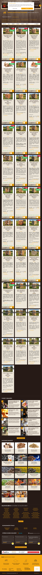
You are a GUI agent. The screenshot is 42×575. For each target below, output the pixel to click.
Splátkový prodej (19, 569)
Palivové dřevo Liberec (6, 513)
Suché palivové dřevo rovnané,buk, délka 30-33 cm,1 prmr (8, 318)
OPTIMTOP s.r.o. (4, 573)
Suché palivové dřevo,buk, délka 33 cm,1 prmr (8, 36)
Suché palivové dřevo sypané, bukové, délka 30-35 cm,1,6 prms (21, 318)
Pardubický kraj (16, 510)
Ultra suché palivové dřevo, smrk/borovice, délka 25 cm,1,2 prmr (8, 259)
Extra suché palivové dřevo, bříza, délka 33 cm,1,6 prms (34, 291)
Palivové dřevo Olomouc (16, 513)
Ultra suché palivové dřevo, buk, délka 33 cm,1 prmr (21, 346)
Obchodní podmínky (11, 570)
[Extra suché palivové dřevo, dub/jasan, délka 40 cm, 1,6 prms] (21, 96)
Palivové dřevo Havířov (35, 514)
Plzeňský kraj (26, 510)
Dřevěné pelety (34, 451)
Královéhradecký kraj (16, 509)
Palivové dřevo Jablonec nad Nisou (25, 517)
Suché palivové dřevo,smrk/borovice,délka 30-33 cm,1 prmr (34, 228)
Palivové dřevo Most (16, 515)
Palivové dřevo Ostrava (26, 512)
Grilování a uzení (8, 499)
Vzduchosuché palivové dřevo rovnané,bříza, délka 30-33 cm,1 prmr (34, 259)
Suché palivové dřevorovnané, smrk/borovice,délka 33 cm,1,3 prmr (34, 196)
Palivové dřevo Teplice (26, 516)
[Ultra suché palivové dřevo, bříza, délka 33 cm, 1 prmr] (34, 128)
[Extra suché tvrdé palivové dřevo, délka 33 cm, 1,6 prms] (34, 31)
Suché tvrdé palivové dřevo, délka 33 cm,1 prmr (21, 291)
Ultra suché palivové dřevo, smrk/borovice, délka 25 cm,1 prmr (21, 259)
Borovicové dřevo (16, 529)
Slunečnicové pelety (34, 475)
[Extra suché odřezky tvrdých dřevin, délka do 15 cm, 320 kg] (34, 64)
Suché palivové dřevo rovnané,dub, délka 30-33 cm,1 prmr (21, 164)
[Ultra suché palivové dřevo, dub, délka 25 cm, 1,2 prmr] (34, 96)
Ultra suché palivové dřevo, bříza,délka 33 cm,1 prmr (34, 134)
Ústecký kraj (6, 511)
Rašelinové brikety (8, 475)
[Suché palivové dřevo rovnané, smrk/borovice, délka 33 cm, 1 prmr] (21, 190)
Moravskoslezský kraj (35, 509)
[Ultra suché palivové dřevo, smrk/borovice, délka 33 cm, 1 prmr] (8, 222)
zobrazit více (21, 521)
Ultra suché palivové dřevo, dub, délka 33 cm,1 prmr (8, 163)
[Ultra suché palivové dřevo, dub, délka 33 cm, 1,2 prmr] (21, 64)
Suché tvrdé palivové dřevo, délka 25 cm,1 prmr (8, 133)
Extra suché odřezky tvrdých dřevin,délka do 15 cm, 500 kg (8, 70)
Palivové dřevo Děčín (35, 516)
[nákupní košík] (40, 6)
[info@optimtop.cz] (37, 568)
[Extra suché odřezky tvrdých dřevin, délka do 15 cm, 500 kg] (8, 64)
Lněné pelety (8, 487)
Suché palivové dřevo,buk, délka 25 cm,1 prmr (21, 36)
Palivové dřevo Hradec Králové (6, 514)
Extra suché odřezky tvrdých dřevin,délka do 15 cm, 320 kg (34, 70)
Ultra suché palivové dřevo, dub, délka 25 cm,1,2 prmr (34, 101)
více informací (6, 55)
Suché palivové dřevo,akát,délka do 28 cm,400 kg (8, 102)
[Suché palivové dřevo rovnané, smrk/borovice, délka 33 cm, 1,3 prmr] (34, 190)
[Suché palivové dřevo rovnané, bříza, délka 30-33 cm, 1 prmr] (34, 158)
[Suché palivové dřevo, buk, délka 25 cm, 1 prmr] (21, 31)
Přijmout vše (27, 8)
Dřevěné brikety (8, 451)
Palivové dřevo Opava (26, 515)
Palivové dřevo (21, 451)
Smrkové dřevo (16, 528)
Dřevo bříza (7, 529)
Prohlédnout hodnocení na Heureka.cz (21, 547)
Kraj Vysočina (6, 509)
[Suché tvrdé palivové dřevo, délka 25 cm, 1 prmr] (8, 128)
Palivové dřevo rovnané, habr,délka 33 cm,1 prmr (8, 374)
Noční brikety (34, 463)
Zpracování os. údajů (19, 570)
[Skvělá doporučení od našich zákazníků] (35, 559)
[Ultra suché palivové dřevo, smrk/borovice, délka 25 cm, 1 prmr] (21, 253)
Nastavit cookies (15, 8)
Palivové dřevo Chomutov (16, 517)
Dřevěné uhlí (21, 487)
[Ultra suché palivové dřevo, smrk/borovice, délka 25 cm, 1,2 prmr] (8, 253)
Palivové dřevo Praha (6, 512)
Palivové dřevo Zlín (25, 514)
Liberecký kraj (26, 509)
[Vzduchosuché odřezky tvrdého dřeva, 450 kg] (8, 285)
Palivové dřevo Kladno (6, 515)
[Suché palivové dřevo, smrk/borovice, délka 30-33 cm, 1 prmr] (34, 222)
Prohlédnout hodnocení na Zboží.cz (33, 552)
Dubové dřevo (35, 528)
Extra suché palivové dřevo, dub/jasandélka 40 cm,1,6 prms (21, 102)
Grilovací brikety (34, 487)
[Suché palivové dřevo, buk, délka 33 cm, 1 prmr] (8, 31)
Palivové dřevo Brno (16, 512)
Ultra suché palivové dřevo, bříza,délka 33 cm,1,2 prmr (8, 196)
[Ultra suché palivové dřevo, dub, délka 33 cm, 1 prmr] (8, 158)
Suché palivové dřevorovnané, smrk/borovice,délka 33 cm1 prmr (21, 196)
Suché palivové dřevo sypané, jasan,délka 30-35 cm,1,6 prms (34, 318)
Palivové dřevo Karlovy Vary (6, 517)
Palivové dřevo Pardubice (16, 514)
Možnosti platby (19, 568)
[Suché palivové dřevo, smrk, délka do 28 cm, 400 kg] (21, 222)
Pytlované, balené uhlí (8, 463)
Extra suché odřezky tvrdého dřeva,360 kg (21, 133)
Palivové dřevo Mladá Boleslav (35, 517)
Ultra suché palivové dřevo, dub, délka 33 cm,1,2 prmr (21, 70)
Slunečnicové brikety (21, 475)
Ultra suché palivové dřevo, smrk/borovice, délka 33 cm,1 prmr (8, 228)
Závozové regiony (11, 568)
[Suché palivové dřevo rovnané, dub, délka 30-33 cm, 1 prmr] (21, 158)
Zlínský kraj (16, 511)
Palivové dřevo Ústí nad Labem (26, 513)
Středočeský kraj (35, 510)
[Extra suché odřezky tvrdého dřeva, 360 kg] (21, 128)
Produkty (5, 9)
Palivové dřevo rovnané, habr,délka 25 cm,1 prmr (34, 347)
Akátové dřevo (7, 528)
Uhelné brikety (21, 463)
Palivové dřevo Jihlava (16, 516)
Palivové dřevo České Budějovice (35, 513)
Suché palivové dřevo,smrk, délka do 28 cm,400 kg (21, 228)
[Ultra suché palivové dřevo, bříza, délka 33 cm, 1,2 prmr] (8, 190)
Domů (2, 9)
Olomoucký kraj (7, 510)
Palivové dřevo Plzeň (35, 512)
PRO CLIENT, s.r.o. (37, 573)
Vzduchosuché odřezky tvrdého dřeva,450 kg (8, 291)
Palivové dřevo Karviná (7, 516)
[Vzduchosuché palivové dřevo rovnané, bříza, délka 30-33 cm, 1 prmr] (34, 253)
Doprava (10, 569)
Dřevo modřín (25, 528)
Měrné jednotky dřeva (33, 49)
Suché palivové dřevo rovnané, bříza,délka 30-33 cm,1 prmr (34, 164)
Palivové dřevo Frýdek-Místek (35, 515)
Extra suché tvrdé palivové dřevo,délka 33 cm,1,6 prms (34, 37)
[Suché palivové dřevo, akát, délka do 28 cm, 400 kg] (8, 96)
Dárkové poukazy (21, 499)
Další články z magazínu (20, 438)
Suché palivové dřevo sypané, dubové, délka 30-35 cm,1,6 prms (8, 347)
